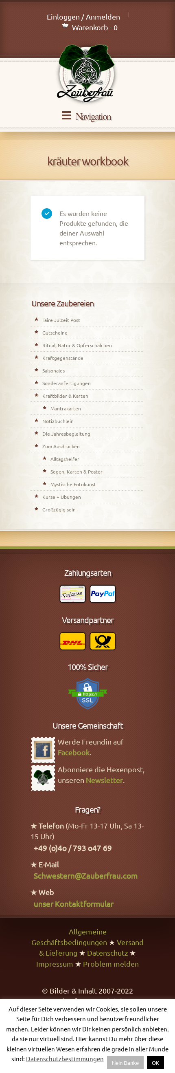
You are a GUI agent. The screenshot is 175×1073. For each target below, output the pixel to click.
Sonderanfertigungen (66, 383)
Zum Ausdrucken (61, 446)
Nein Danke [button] (125, 1062)
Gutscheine (55, 332)
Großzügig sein (59, 509)
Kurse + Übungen (61, 497)
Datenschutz (107, 952)
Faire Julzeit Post (61, 320)
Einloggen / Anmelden (83, 16)
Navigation (93, 116)
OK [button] (155, 1062)
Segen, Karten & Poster (76, 471)
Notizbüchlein (58, 421)
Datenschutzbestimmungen (65, 1058)
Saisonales (53, 370)
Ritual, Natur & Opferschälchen (77, 345)
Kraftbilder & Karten (65, 395)
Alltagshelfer (64, 459)
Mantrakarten (65, 408)
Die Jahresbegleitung (66, 433)
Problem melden (111, 963)
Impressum (54, 963)
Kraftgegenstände (62, 358)
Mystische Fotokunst (73, 484)
